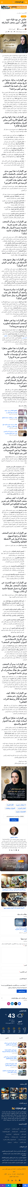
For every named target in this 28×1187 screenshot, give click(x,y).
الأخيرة (21, 1038)
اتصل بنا (14, 1174)
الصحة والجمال (15, 1131)
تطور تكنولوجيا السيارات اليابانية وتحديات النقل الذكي (10, 1071)
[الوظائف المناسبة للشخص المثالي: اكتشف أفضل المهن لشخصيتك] (14, 1090)
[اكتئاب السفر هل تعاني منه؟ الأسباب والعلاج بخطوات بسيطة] (14, 1096)
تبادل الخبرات (21, 808)
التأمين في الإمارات (15, 1128)
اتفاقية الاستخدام (20, 1174)
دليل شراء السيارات (22, 1139)
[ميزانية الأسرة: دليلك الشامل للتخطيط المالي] (5, 1096)
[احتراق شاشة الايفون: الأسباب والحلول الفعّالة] (5, 1090)
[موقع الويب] (18, 850)
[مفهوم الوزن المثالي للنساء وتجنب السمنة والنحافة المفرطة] (22, 1052)
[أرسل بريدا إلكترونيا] (17, 29)
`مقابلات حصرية (20, 805)
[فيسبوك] (16, 850)
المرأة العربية (8, 1134)
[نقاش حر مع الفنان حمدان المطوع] (22, 419)
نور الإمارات (19, 1169)
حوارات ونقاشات (10, 808)
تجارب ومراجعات (14, 1136)
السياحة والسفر (23, 1131)
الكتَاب (5, 1174)
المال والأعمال (16, 1134)
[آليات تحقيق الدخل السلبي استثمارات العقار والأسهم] (22, 1066)
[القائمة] (2, 2)
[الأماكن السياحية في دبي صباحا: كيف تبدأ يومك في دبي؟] (23, 1096)
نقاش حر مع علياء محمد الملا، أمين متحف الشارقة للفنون (21, 929)
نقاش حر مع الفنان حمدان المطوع (9, 417)
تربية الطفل (7, 1136)
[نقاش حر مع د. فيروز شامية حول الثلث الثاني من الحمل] (22, 426)
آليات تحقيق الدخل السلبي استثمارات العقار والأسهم (11, 1064)
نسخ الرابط (14, 820)
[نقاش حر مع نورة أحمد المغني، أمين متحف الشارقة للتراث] (22, 433)
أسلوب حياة (23, 1128)
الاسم (25, 965)
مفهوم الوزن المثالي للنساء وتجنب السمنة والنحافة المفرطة (9, 1050)
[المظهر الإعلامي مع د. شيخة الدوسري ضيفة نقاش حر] (22, 412)
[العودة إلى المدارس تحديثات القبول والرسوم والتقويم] (22, 1045)
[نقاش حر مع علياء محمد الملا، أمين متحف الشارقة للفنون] (21, 922)
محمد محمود (22, 29)
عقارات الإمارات (23, 1142)
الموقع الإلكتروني (23, 978)
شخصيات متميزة (20, 811)
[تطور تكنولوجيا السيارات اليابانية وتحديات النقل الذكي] (22, 1073)
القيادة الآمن (23, 1134)
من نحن (9, 1174)
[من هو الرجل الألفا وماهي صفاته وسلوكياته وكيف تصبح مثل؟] (23, 1090)
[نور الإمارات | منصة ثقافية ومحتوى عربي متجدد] (18, 2)
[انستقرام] (10, 850)
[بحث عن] (26, 2)
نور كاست (16, 1142)
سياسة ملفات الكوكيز (14, 1176)
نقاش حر (19, 13)
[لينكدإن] (12, 850)
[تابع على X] (18, 29)
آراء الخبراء (10, 805)
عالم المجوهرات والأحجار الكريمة (9, 1139)
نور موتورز (10, 1142)
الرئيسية (23, 13)
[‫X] (14, 850)
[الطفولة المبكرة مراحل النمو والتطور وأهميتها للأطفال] (22, 1059)
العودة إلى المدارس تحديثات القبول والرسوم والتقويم (10, 1043)
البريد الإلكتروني (23, 972)
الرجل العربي (7, 1128)
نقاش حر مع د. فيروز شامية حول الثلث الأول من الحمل (15, 866)
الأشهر (7, 1038)
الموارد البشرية (23, 1136)
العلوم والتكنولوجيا (6, 1131)
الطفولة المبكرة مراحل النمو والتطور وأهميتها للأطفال (10, 1057)
